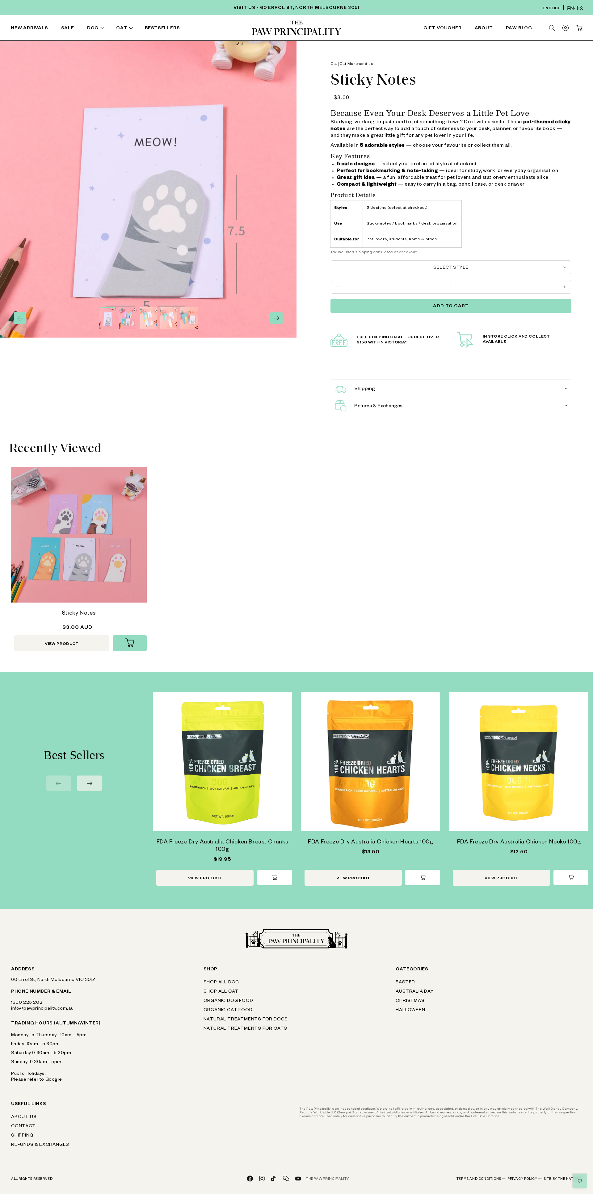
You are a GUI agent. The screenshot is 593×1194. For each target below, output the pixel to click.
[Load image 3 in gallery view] (148, 318)
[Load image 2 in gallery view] (128, 318)
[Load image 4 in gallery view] (168, 318)
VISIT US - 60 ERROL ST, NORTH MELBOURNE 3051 (296, 8)
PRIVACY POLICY (524, 1179)
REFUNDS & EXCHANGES (40, 1145)
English (552, 9)
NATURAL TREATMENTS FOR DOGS (246, 1019)
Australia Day (414, 992)
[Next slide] (89, 783)
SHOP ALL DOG (221, 982)
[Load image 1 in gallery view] (107, 318)
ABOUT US (23, 1117)
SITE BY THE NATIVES (563, 1179)
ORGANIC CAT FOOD (228, 1010)
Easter (405, 982)
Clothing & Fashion (358, 29)
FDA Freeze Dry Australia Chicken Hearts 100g (370, 842)
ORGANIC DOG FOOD (228, 1001)
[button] (97, 29)
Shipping (364, 252)
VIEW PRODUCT (61, 644)
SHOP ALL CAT (221, 992)
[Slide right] (276, 318)
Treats (180, 29)
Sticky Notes (79, 614)
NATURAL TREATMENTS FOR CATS (246, 1029)
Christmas (410, 1001)
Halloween (410, 1010)
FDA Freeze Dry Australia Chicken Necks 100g (519, 842)
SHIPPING (22, 1135)
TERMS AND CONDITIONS (481, 1179)
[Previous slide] (58, 783)
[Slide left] (20, 318)
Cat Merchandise (356, 64)
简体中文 (575, 9)
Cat (333, 64)
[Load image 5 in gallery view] (189, 318)
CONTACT (23, 1126)
